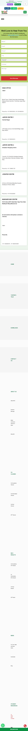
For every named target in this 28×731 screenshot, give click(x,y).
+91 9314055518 (19, 111)
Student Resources (14, 704)
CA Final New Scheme (12, 716)
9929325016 (8, 2)
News (12, 635)
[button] (3, 725)
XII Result (13, 597)
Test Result (19, 1)
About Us (13, 391)
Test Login (18, 4)
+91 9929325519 (11, 139)
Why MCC (13, 434)
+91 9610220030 (11, 193)
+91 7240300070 (6, 243)
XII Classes (13, 515)
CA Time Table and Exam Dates (14, 646)
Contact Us (13, 359)
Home (12, 264)
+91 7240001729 (11, 168)
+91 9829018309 (15, 243)
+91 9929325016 (11, 111)
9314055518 (14, 2)
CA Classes (13, 473)
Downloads (14, 328)
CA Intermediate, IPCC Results (13, 576)
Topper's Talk (13, 296)
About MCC (13, 400)
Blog (12, 665)
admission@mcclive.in (13, 35)
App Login (10, 4)
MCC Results (13, 554)
